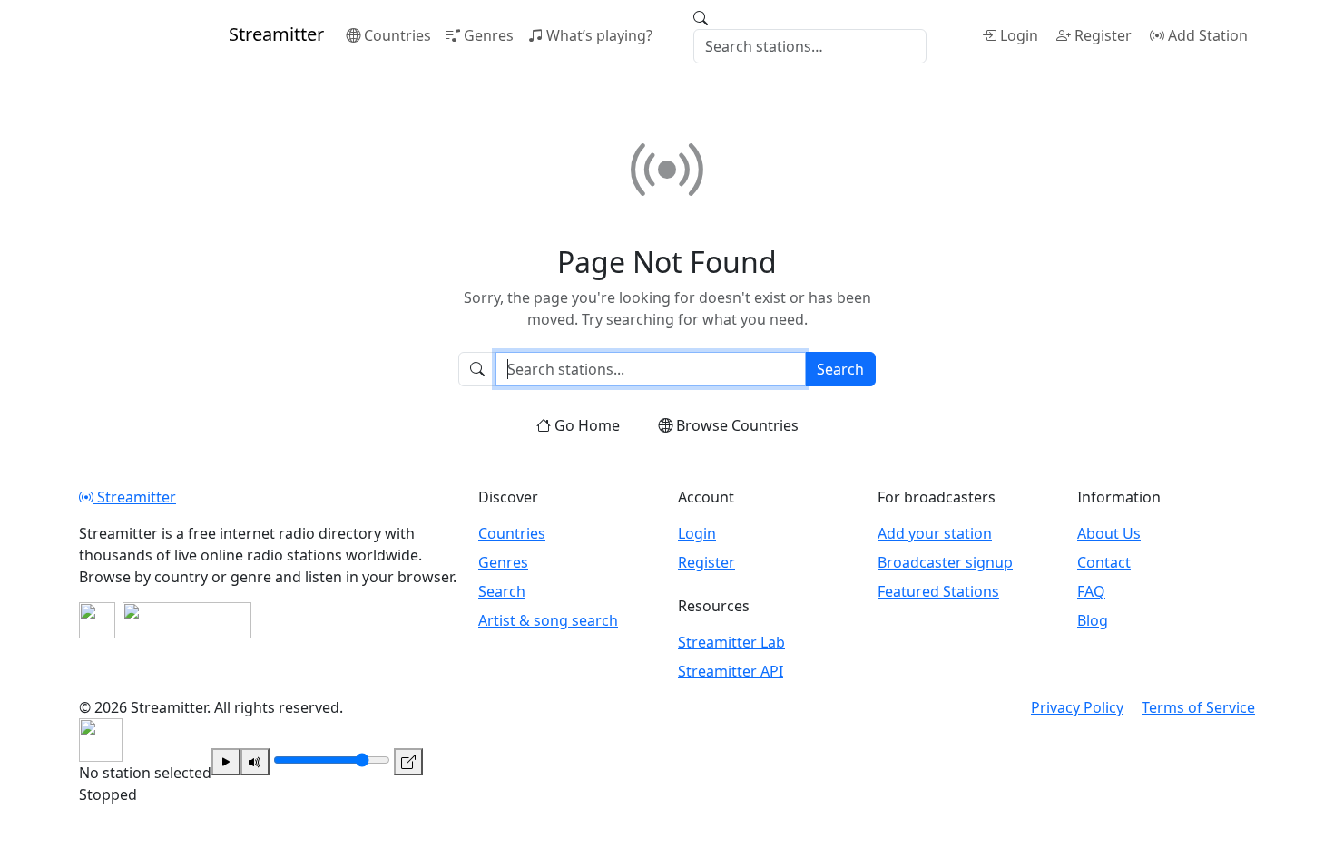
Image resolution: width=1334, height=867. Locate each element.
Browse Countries (737, 425)
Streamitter (134, 497)
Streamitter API (730, 671)
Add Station (1208, 35)
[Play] (225, 761)
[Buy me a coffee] (187, 620)
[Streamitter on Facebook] (97, 620)
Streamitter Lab (731, 642)
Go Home (587, 425)
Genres (489, 35)
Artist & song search (548, 620)
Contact (1104, 562)
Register (1103, 35)
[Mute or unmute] (255, 761)
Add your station (935, 533)
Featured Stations (938, 591)
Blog (1092, 620)
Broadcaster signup (945, 562)
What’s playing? (599, 35)
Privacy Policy (1077, 707)
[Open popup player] (408, 761)
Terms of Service (1198, 707)
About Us (1109, 533)
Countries (397, 35)
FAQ (1091, 591)
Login (1019, 35)
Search (840, 369)
